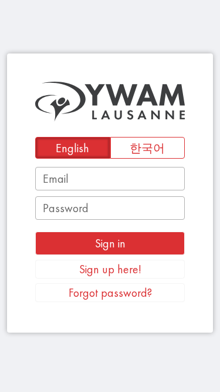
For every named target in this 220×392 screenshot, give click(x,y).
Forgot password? (110, 292)
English (72, 148)
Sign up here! (110, 269)
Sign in (110, 243)
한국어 (147, 148)
